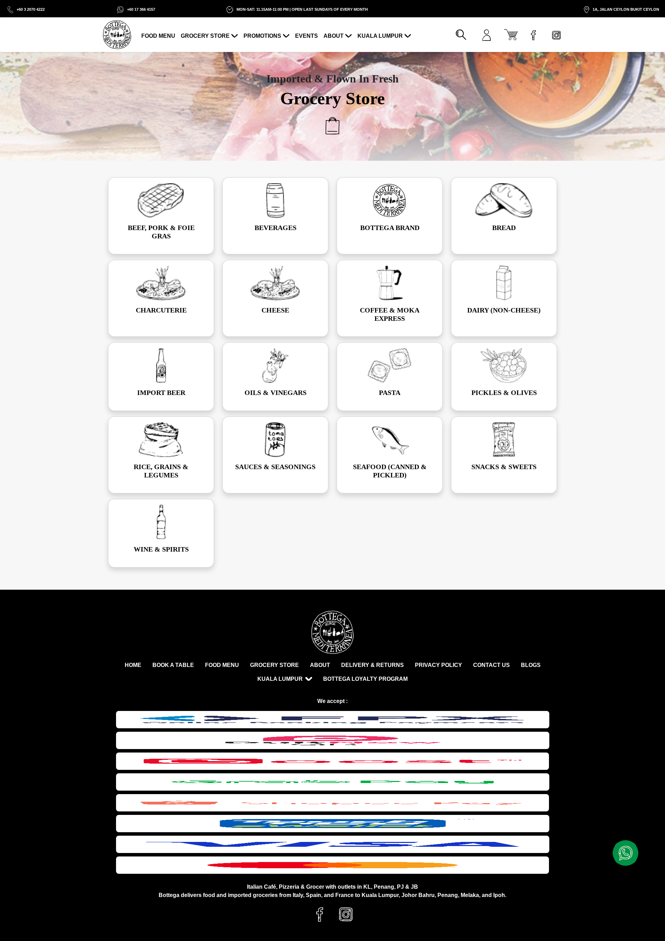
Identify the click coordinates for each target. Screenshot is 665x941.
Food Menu (158, 36)
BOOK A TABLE (173, 665)
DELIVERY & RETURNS (372, 665)
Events (306, 36)
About (333, 36)
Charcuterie (161, 310)
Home (133, 665)
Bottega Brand (389, 227)
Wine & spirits (161, 549)
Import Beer (161, 392)
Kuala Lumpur (380, 36)
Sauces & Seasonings (275, 466)
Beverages (275, 227)
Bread (504, 227)
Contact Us (491, 665)
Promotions (262, 36)
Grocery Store (205, 36)
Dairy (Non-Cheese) (504, 310)
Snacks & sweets (504, 466)
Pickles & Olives (504, 392)
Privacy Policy (438, 665)
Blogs (531, 665)
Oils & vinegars (276, 392)
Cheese (275, 310)
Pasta (389, 392)
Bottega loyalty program (365, 679)
